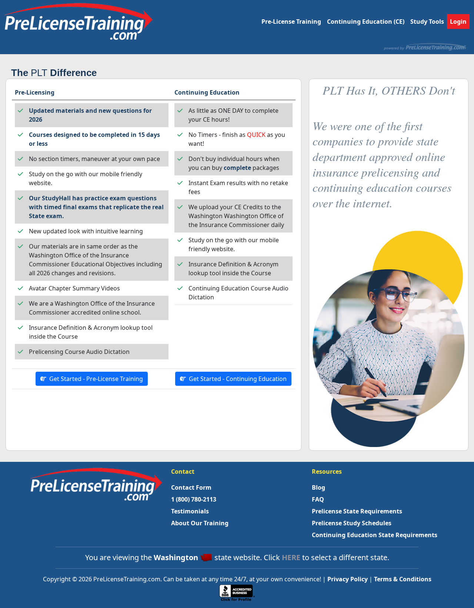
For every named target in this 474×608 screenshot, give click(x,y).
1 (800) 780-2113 (193, 499)
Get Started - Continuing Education (236, 379)
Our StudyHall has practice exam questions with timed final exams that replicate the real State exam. (96, 207)
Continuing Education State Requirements (374, 535)
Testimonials (190, 511)
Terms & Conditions (402, 579)
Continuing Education (207, 92)
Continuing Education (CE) (365, 21)
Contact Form (191, 487)
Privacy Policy (347, 579)
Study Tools (427, 21)
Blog (318, 487)
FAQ (318, 499)
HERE (291, 557)
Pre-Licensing (34, 92)
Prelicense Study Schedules (351, 523)
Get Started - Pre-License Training (94, 379)
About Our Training (199, 523)
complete (237, 168)
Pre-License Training (291, 21)
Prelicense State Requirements (357, 511)
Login (458, 21)
